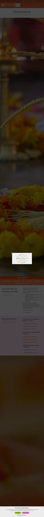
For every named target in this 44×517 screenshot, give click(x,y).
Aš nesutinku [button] (25, 512)
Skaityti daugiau (31, 510)
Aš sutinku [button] (18, 512)
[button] (11, 253)
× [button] (42, 507)
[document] (22, 258)
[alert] (22, 511)
